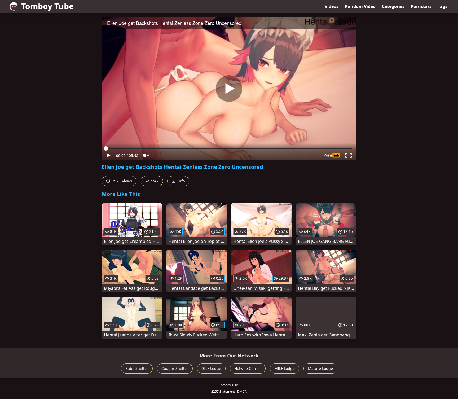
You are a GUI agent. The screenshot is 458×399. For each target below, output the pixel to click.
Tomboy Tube (47, 6)
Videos (331, 6)
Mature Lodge (320, 368)
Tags (442, 6)
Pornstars (421, 6)
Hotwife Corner (247, 368)
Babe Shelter (136, 368)
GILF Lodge (211, 368)
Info (181, 180)
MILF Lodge (284, 368)
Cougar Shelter (174, 368)
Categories (393, 6)
